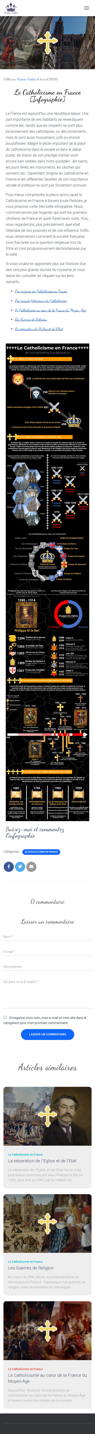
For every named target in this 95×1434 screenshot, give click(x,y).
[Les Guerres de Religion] (47, 1223)
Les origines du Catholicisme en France (41, 291)
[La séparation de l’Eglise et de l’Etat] (47, 1116)
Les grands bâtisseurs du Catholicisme (41, 300)
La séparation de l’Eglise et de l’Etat (39, 329)
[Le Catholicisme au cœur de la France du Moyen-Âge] (47, 1330)
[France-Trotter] (12, 8)
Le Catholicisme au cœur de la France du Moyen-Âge (50, 310)
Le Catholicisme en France (41, 852)
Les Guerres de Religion (31, 319)
